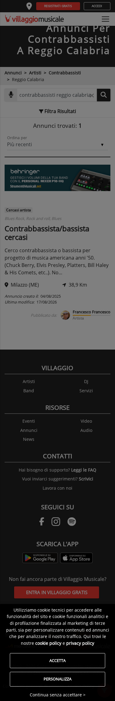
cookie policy (48, 643)
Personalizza (57, 679)
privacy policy (80, 643)
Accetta (57, 660)
